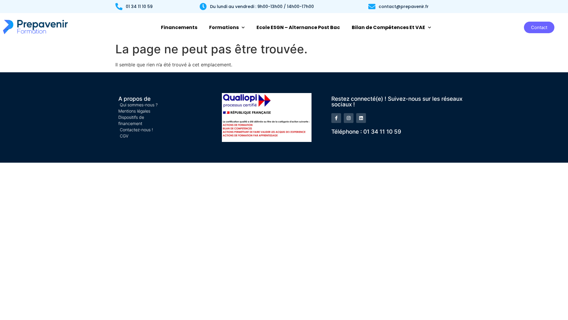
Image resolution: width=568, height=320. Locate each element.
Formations (224, 27)
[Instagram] (349, 118)
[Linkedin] (361, 118)
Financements (179, 27)
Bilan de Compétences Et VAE (388, 27)
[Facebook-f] (336, 118)
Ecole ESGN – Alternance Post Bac (298, 27)
